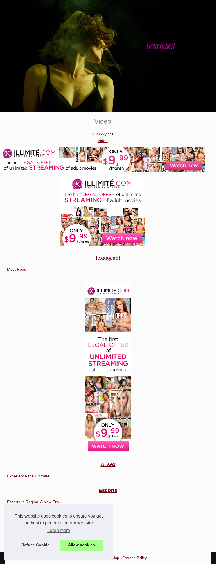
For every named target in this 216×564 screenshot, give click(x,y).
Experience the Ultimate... (30, 476)
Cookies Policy (134, 558)
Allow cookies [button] (81, 545)
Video (103, 140)
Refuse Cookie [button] (35, 545)
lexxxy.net (104, 134)
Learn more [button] (58, 530)
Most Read (16, 269)
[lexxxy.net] (108, 56)
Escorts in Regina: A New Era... (34, 502)
